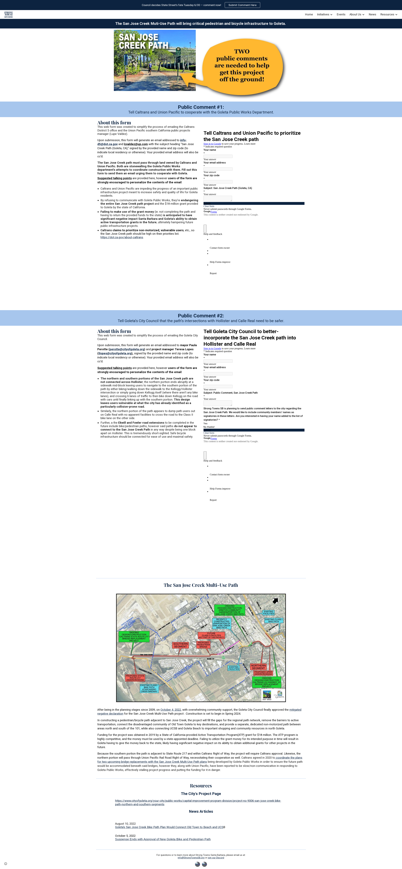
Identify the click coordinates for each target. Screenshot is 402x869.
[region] (201, 5)
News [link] (372, 14)
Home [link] (309, 14)
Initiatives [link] (323, 14)
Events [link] (341, 14)
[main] (201, 23)
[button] (5, 863)
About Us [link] (355, 14)
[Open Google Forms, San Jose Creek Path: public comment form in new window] (300, 133)
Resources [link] (387, 14)
